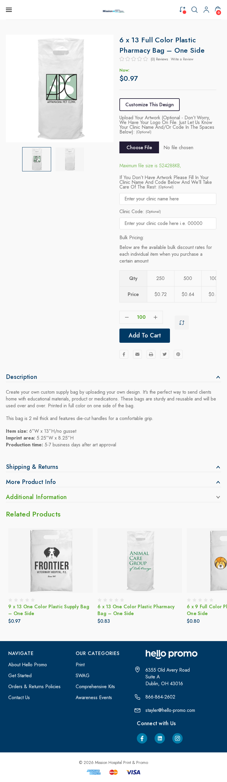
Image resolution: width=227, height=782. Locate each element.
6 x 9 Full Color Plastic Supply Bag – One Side (139, 610)
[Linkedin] (160, 738)
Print (80, 664)
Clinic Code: (140, 211)
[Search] (194, 10)
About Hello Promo (27, 664)
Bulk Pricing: (131, 237)
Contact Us (19, 697)
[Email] (137, 354)
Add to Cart (145, 335)
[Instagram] (177, 738)
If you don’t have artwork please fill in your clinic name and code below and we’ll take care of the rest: (165, 182)
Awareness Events (94, 697)
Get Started (20, 675)
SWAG (83, 675)
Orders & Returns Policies (34, 686)
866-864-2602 (160, 696)
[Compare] (182, 9)
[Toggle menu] (9, 9)
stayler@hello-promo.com (170, 710)
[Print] (151, 354)
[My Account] (206, 10)
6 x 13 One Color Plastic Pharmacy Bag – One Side (46, 610)
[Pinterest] (178, 354)
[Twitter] (164, 354)
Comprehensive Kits (95, 686)
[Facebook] (123, 354)
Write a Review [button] (182, 59)
